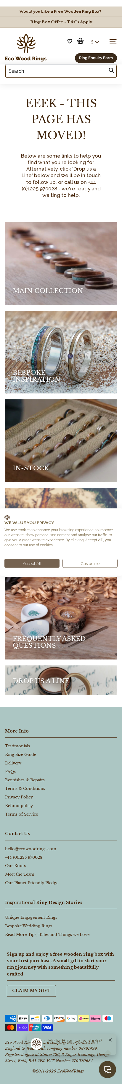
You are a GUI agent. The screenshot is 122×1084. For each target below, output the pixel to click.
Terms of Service (21, 814)
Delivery (13, 763)
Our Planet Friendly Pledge (31, 882)
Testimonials (17, 745)
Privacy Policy (19, 797)
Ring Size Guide (20, 754)
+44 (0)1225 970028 (23, 857)
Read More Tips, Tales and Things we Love (47, 934)
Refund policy (19, 805)
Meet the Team (19, 874)
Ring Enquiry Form (96, 58)
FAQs (10, 771)
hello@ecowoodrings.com (30, 848)
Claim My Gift (31, 990)
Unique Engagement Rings (31, 917)
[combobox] (61, 71)
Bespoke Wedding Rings (28, 926)
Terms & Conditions (25, 788)
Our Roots (15, 865)
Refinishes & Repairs (25, 779)
